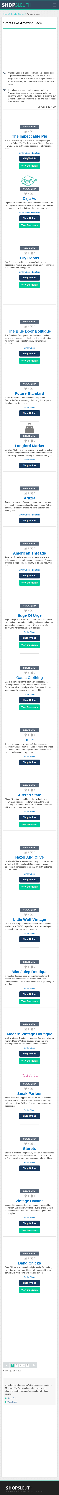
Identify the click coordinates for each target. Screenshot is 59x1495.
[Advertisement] (29, 49)
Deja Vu (29, 198)
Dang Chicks (29, 1263)
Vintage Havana (29, 1201)
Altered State (29, 795)
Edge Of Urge (30, 615)
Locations (36, 153)
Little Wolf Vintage (29, 919)
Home (6, 14)
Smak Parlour (29, 1093)
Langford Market (29, 446)
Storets (29, 1148)
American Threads (29, 553)
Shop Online (29, 218)
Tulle (29, 740)
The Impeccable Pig (29, 136)
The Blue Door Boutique (29, 331)
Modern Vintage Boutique (29, 1034)
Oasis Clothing (29, 677)
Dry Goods (29, 258)
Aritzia (29, 498)
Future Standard (29, 393)
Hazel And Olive (29, 857)
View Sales (29, 166)
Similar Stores (18, 14)
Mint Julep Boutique (30, 972)
